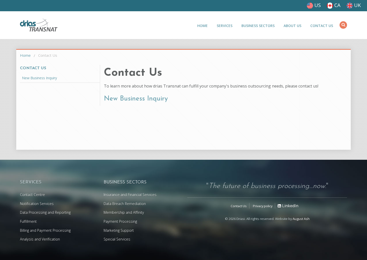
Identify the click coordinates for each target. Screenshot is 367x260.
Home (202, 25)
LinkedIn (289, 205)
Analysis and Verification (40, 239)
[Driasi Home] (38, 25)
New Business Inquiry (136, 99)
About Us (292, 25)
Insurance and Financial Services (130, 194)
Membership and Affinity (124, 212)
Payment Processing (120, 221)
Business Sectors (258, 25)
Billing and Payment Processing (45, 230)
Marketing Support (119, 230)
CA (337, 5)
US (317, 5)
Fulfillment (28, 221)
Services (224, 25)
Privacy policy (262, 206)
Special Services (117, 239)
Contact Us (321, 25)
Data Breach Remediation (125, 203)
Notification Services (37, 203)
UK (357, 5)
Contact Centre (32, 194)
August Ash (301, 218)
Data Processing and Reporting (45, 212)
